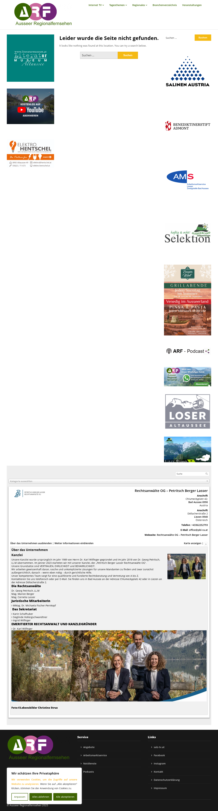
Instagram (160, 763)
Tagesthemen (117, 5)
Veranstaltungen (192, 5)
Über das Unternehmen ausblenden (31, 543)
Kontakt (158, 771)
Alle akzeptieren (65, 796)
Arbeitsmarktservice (95, 755)
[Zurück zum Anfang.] (206, 543)
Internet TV (95, 5)
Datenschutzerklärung (167, 779)
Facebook (159, 755)
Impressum (160, 788)
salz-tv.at (159, 747)
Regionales (138, 5)
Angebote (89, 747)
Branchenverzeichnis (165, 5)
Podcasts (88, 771)
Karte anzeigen (192, 543)
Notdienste (89, 763)
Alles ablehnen (40, 796)
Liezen (198, 516)
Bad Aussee (195, 502)
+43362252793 (199, 525)
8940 (205, 516)
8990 (205, 502)
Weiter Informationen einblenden (74, 543)
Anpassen (19, 796)
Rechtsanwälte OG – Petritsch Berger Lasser (182, 534)
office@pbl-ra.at (198, 530)
